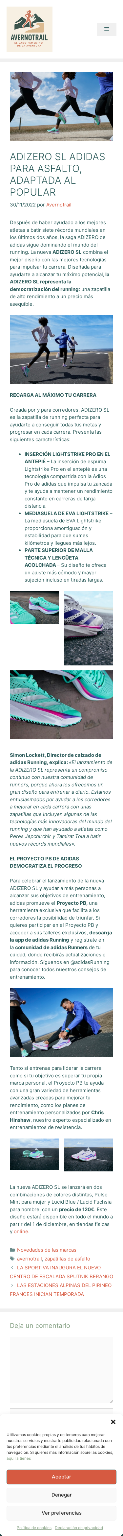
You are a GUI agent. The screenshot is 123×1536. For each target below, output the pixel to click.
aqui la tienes (19, 1458)
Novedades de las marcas (46, 1250)
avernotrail (29, 1259)
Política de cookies (34, 1527)
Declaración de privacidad (79, 1527)
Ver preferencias (62, 1513)
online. (22, 1231)
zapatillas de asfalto (67, 1259)
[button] (113, 1422)
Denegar (61, 1495)
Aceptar (61, 1477)
